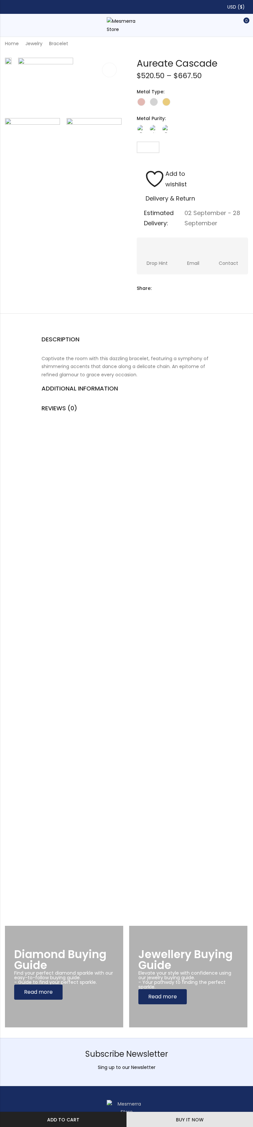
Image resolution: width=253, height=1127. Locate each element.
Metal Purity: (151, 118)
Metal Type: (150, 91)
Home (12, 43)
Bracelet (58, 43)
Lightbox (109, 70)
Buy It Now (190, 1119)
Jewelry (33, 43)
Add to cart (63, 1119)
